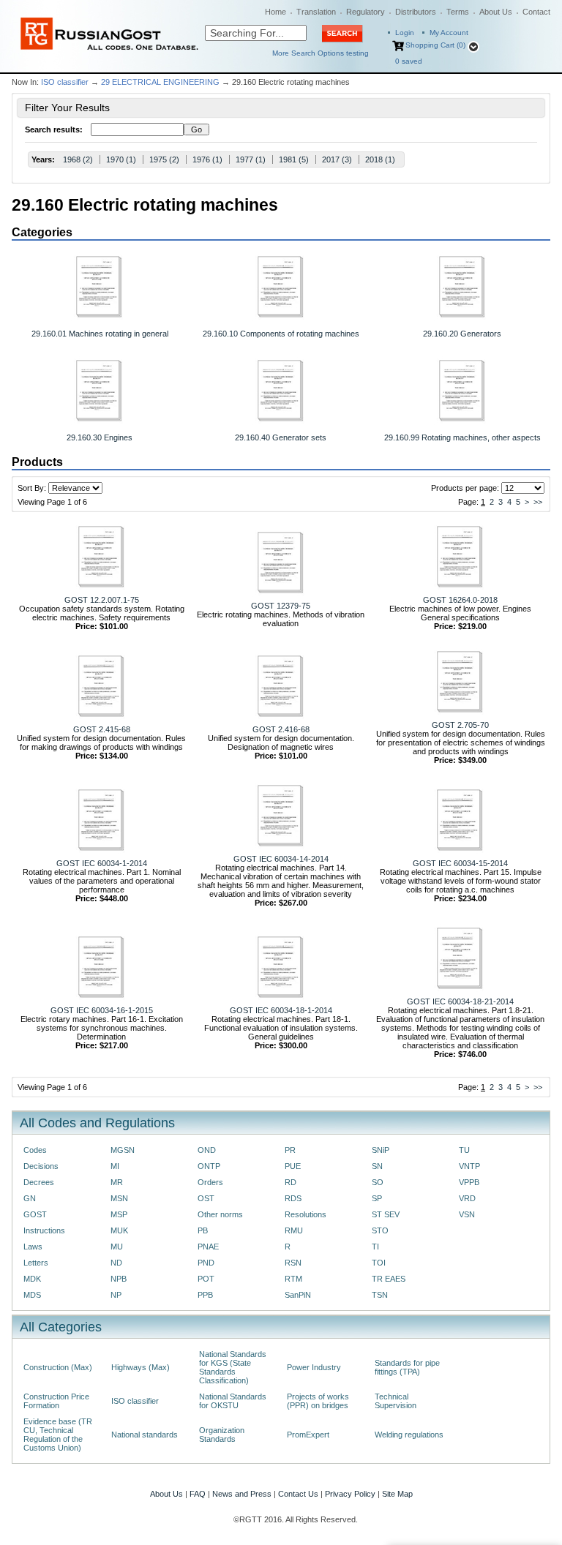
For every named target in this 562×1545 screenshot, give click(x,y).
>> (537, 501)
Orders (210, 1182)
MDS (32, 1294)
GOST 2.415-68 (101, 729)
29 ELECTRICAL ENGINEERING (160, 82)
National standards (144, 1434)
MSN (119, 1198)
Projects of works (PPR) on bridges (318, 1401)
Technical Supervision (395, 1401)
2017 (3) (337, 159)
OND (207, 1150)
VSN (467, 1214)
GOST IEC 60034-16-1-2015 (101, 1010)
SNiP (380, 1150)
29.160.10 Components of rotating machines (281, 333)
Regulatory (365, 11)
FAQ (198, 1493)
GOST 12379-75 (280, 605)
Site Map (397, 1493)
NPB (118, 1278)
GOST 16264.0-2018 (460, 599)
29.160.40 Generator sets (280, 437)
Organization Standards (221, 1434)
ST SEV (386, 1214)
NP (115, 1294)
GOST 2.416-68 (281, 729)
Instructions (44, 1230)
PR (290, 1150)
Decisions (41, 1166)
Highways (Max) (140, 1367)
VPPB (469, 1182)
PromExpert (308, 1434)
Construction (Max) (57, 1367)
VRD (467, 1198)
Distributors (415, 11)
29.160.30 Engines (99, 437)
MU (116, 1246)
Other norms (220, 1214)
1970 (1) (121, 159)
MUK (119, 1230)
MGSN (122, 1150)
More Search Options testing (320, 53)
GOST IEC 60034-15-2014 (460, 863)
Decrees (38, 1182)
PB (203, 1230)
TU (464, 1150)
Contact (536, 11)
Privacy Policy (350, 1493)
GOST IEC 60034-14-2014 (281, 858)
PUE (293, 1166)
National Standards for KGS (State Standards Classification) (232, 1367)
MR (116, 1182)
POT (206, 1278)
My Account (449, 33)
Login (404, 33)
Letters (35, 1262)
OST (206, 1198)
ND (116, 1262)
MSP (118, 1214)
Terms (457, 11)
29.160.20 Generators (462, 333)
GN (29, 1198)
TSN (380, 1294)
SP (377, 1198)
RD (290, 1182)
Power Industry (314, 1367)
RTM (293, 1278)
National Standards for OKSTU (232, 1401)
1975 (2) (164, 159)
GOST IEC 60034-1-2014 (101, 863)
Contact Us (298, 1493)
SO (377, 1182)
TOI (379, 1262)
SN (377, 1166)
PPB (205, 1294)
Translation (316, 11)
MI (114, 1166)
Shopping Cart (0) (435, 45)
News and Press (241, 1493)
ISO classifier (65, 82)
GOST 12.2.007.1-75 (101, 599)
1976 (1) (207, 159)
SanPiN (298, 1294)
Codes (35, 1150)
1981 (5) (294, 159)
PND (206, 1262)
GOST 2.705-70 (460, 725)
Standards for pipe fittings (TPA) (407, 1367)
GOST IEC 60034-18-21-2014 (460, 1001)
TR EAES (388, 1278)
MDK (32, 1278)
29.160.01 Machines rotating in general (99, 333)
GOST (35, 1214)
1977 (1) (251, 159)
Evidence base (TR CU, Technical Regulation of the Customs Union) (57, 1434)
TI (375, 1246)
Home (275, 11)
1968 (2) (78, 159)
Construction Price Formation (56, 1401)
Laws (32, 1246)
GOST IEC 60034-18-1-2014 (281, 1010)
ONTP (209, 1166)
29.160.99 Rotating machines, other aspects (462, 437)
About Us (495, 11)
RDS (293, 1198)
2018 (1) (380, 159)
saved (408, 61)
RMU (294, 1230)
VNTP (469, 1166)
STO (380, 1230)
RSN (293, 1262)
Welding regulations (409, 1434)
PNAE (208, 1246)
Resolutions (305, 1214)
